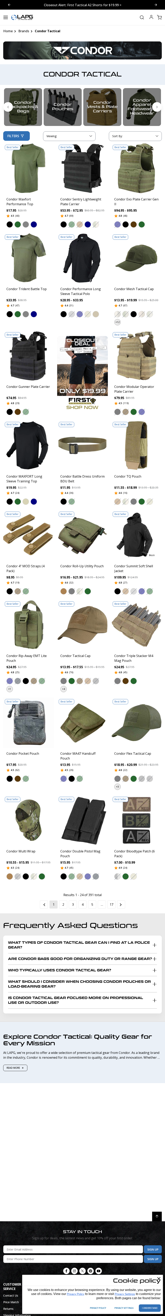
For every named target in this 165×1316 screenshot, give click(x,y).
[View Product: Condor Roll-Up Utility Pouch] (82, 535)
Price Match (11, 1302)
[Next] (121, 904)
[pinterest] (90, 1271)
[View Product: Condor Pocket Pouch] (28, 722)
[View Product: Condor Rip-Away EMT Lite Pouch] (28, 625)
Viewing (51, 136)
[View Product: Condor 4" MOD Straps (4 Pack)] (28, 535)
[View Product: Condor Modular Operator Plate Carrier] (136, 356)
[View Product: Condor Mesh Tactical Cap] (136, 258)
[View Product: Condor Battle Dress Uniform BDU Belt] (82, 445)
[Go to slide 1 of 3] (155, 4)
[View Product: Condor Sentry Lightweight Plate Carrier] (82, 168)
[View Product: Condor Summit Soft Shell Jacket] (136, 535)
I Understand (150, 1308)
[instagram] (74, 1271)
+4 (63, 689)
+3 (117, 786)
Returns (8, 1309)
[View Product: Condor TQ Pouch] (136, 445)
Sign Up (152, 1249)
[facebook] (66, 1271)
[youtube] (98, 1271)
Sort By (117, 137)
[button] (9, 224)
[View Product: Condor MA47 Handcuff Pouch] (82, 722)
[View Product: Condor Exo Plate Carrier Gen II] (136, 168)
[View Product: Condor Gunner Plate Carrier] (28, 356)
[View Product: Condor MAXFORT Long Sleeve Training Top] (28, 445)
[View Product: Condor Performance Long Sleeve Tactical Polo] (82, 258)
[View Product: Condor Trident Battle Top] (28, 258)
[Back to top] (157, 1216)
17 (111, 904)
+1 (9, 689)
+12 (118, 322)
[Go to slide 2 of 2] (8, 107)
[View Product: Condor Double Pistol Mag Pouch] (82, 820)
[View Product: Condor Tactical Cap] (82, 625)
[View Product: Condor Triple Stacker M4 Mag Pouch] (136, 625)
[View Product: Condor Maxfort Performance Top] (28, 168)
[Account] (151, 17)
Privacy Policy (75, 1294)
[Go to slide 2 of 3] (9, 4)
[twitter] (82, 1271)
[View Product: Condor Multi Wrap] (28, 820)
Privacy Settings (125, 1294)
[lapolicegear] (22, 17)
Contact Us (10, 1295)
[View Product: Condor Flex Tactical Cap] (136, 722)
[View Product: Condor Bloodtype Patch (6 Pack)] (136, 820)
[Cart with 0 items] (159, 17)
